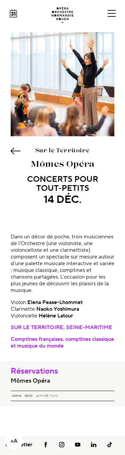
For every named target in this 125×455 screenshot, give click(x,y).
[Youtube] (78, 444)
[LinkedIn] (94, 444)
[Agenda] (13, 13)
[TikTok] (110, 444)
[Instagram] (62, 444)
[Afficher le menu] (112, 13)
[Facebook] (46, 444)
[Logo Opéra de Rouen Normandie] (62, 15)
